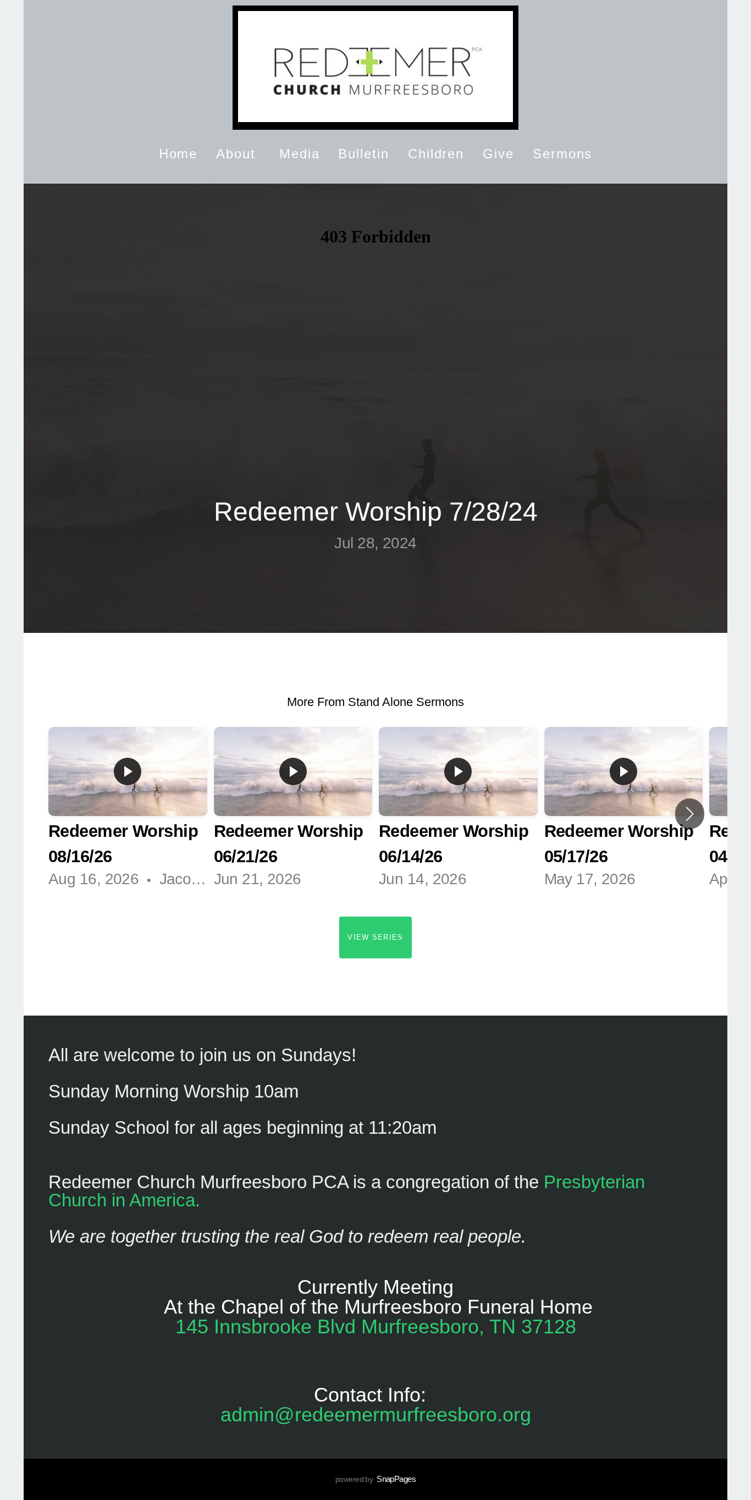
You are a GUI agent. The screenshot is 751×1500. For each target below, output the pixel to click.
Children (436, 153)
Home (178, 153)
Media (299, 153)
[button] (689, 814)
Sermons (562, 153)
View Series (375, 937)
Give (498, 153)
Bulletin (363, 153)
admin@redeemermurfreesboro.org (375, 1414)
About (238, 153)
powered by (375, 1479)
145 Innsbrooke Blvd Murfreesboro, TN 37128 (375, 1326)
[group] (127, 814)
